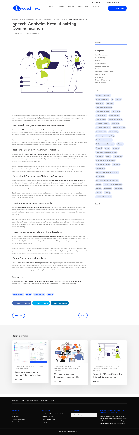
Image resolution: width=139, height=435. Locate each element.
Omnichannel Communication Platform (53, 414)
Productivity (100, 176)
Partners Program (32, 400)
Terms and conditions (18, 419)
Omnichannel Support (103, 164)
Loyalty (28, 294)
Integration (99, 156)
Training (50, 294)
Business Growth (100, 63)
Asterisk (98, 60)
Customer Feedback (102, 123)
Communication (18, 294)
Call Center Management (104, 107)
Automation (100, 103)
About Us (15, 400)
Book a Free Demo (117, 8)
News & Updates (100, 74)
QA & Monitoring (100, 83)
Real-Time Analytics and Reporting (107, 180)
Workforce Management (103, 197)
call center (109, 103)
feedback (99, 148)
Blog (52, 400)
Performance (100, 168)
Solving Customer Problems (113, 184)
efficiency (120, 144)
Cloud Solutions (101, 115)
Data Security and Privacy (104, 140)
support (98, 188)
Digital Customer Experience (105, 144)
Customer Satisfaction (103, 127)
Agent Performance (101, 55)
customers (115, 123)
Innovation (116, 148)
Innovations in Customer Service (106, 152)
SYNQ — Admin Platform (49, 419)
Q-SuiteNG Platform (48, 416)
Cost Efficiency (101, 119)
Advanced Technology (103, 95)
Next (83, 315)
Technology (107, 188)
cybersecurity (113, 132)
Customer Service (119, 127)
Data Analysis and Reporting (105, 136)
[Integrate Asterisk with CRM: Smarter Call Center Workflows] (30, 352)
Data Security (99, 69)
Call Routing (116, 111)
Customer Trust (101, 132)
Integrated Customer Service (104, 71)
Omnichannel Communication (105, 160)
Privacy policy (16, 422)
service (98, 184)
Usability (107, 193)
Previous (18, 315)
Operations (116, 164)
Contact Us (44, 400)
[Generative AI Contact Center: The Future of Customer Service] (108, 352)
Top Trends (118, 188)
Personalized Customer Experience (107, 172)
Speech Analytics (39, 294)
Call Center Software (102, 111)
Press (22, 400)
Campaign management (49, 422)
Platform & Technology (102, 80)
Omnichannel (99, 77)
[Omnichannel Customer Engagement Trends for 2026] (69, 352)
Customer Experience (32, 33)
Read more (18, 379)
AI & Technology (100, 58)
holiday (107, 148)
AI (112, 99)
